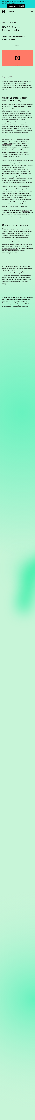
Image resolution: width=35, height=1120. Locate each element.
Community (12, 22)
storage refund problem (10, 248)
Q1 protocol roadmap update (15, 81)
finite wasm (25, 210)
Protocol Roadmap (9, 39)
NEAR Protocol (18, 36)
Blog (3, 22)
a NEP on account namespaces (21, 109)
